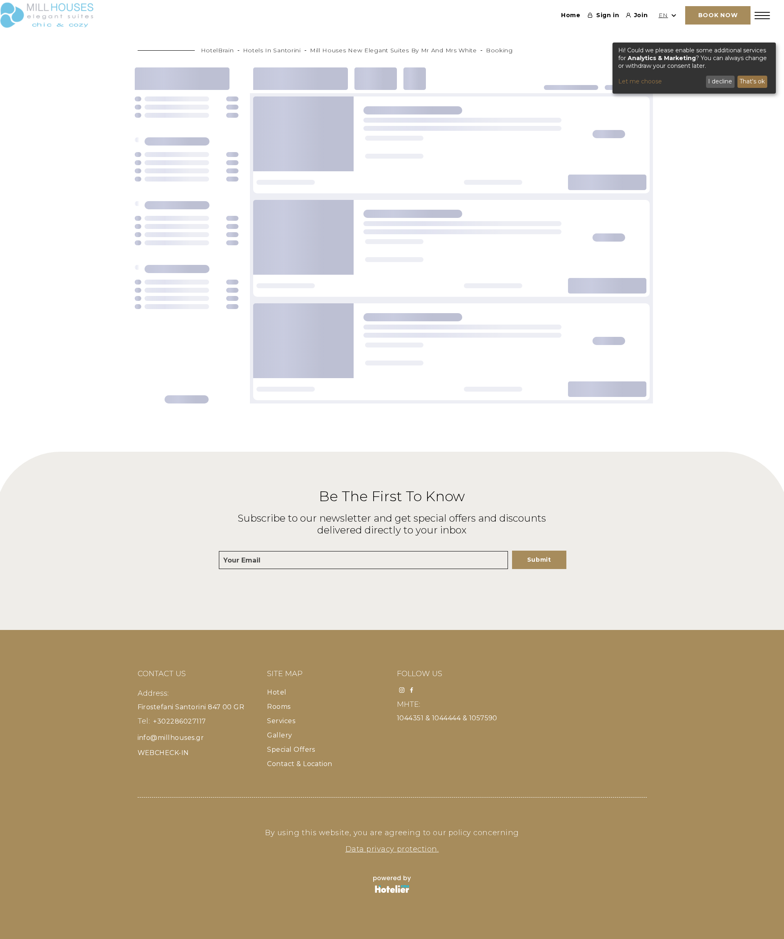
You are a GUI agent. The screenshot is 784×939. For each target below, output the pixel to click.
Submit (539, 559)
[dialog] (694, 68)
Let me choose (640, 81)
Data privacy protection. (392, 849)
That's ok (752, 81)
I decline (720, 81)
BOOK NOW (718, 15)
